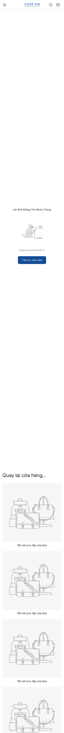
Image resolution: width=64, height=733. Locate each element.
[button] (58, 4)
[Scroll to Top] (58, 716)
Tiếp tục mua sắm (32, 260)
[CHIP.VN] (32, 5)
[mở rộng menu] (4, 4)
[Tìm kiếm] (50, 4)
